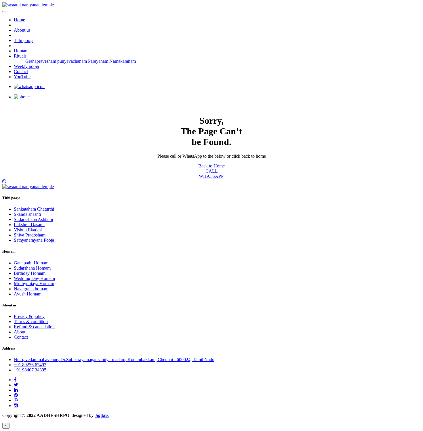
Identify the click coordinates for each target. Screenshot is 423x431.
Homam (21, 50)
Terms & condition (31, 321)
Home (19, 19)
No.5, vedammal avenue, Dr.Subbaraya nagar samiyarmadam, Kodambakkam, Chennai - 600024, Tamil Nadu (114, 359)
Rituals (20, 56)
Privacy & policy (29, 316)
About (19, 331)
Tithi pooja (23, 40)
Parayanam (98, 61)
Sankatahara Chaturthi (34, 209)
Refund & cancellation (34, 326)
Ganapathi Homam (31, 262)
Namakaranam (122, 61)
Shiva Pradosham (29, 234)
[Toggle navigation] (4, 11)
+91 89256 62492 (30, 364)
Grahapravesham (40, 61)
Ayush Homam (27, 293)
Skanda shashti (27, 214)
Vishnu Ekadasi (28, 229)
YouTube (22, 76)
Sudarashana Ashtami (33, 219)
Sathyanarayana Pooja (34, 240)
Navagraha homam (31, 288)
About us (22, 30)
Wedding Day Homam (34, 278)
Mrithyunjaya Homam (34, 283)
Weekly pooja (26, 66)
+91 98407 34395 (30, 369)
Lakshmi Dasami (29, 224)
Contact (21, 71)
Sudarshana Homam (32, 268)
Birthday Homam (29, 273)
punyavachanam (72, 61)
